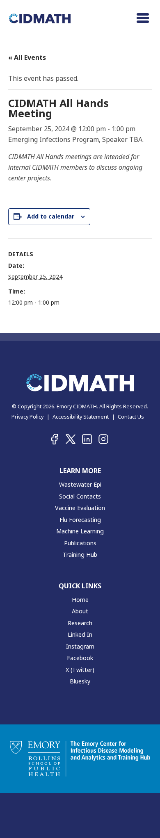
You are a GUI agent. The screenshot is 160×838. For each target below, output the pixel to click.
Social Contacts (80, 496)
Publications (80, 543)
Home (80, 599)
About (80, 611)
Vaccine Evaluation (80, 508)
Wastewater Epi (80, 484)
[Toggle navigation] (143, 18)
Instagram (80, 646)
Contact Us (131, 416)
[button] (54, 439)
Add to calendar (50, 216)
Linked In (80, 634)
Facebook (80, 658)
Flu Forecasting (80, 520)
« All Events (27, 57)
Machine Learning (80, 531)
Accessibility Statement (81, 416)
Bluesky (80, 681)
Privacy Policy (27, 416)
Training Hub (80, 554)
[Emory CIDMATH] (40, 17)
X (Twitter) (80, 670)
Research (80, 623)
